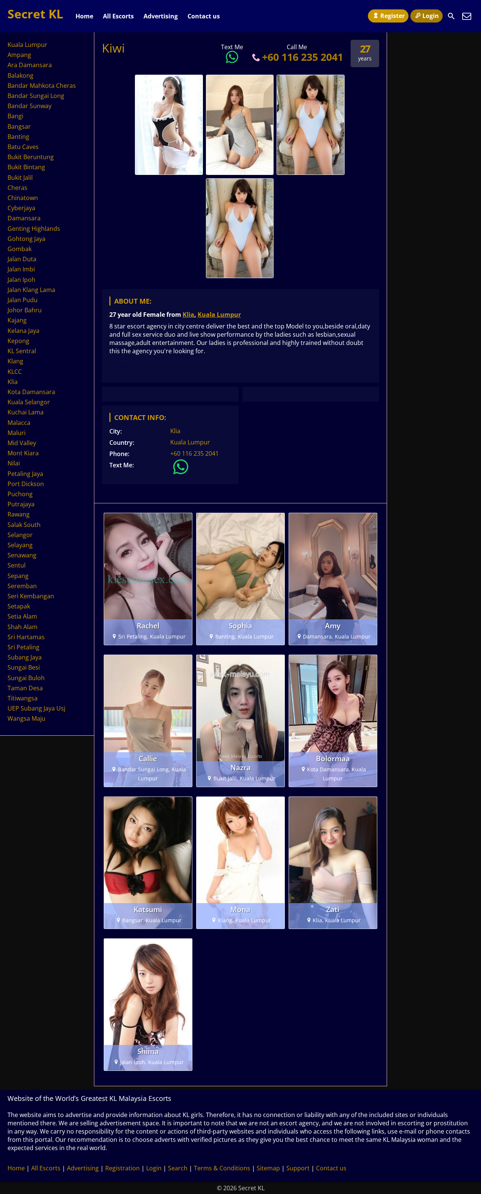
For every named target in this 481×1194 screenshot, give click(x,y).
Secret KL (35, 14)
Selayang (20, 545)
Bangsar (19, 126)
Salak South (24, 525)
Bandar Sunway (29, 106)
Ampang (19, 55)
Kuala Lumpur (219, 314)
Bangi (15, 116)
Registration (122, 1168)
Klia (188, 314)
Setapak (19, 606)
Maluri (17, 433)
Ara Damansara (30, 65)
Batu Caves (23, 147)
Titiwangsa (23, 698)
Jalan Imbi (21, 269)
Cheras (17, 188)
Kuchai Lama (26, 412)
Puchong (20, 494)
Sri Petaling (23, 647)
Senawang (22, 555)
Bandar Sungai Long (36, 96)
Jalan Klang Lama (31, 290)
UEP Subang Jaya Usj (36, 708)
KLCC (15, 371)
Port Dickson (26, 484)
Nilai (14, 463)
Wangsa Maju (26, 718)
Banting (18, 136)
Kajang (17, 320)
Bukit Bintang (26, 167)
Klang (15, 361)
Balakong (20, 75)
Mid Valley (22, 443)
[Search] (451, 16)
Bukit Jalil (20, 177)
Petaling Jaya (25, 474)
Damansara (24, 218)
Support (298, 1168)
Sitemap (268, 1168)
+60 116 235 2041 (302, 57)
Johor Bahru (25, 310)
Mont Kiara (23, 453)
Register (392, 16)
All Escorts (118, 16)
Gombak (20, 249)
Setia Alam (22, 616)
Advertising (161, 16)
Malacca (19, 423)
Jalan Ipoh (21, 280)
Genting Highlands (34, 228)
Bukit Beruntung (31, 157)
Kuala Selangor (29, 402)
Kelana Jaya (23, 331)
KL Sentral (22, 351)
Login (430, 16)
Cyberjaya (21, 208)
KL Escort (123, 365)
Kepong (18, 341)
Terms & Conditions (222, 1168)
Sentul (17, 565)
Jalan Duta (22, 259)
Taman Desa (25, 688)
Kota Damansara (31, 392)
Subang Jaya (25, 657)
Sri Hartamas (26, 637)
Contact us (204, 16)
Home (84, 16)
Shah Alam (23, 627)
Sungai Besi (24, 667)
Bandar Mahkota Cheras (42, 85)
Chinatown (23, 198)
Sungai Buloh (26, 678)
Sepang (18, 576)
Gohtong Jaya (26, 239)
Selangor (20, 535)
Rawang (19, 514)
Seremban (22, 586)
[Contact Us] (466, 16)
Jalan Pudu (23, 300)
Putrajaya (21, 504)
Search (178, 1168)
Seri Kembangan (31, 596)
